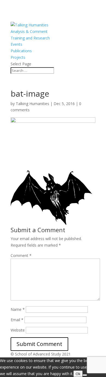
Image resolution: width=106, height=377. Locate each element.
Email (17, 319)
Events (16, 44)
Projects (18, 57)
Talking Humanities (32, 103)
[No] (85, 375)
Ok (78, 373)
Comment (21, 255)
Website (18, 330)
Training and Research (30, 38)
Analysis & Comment (29, 31)
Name (18, 309)
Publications (21, 50)
